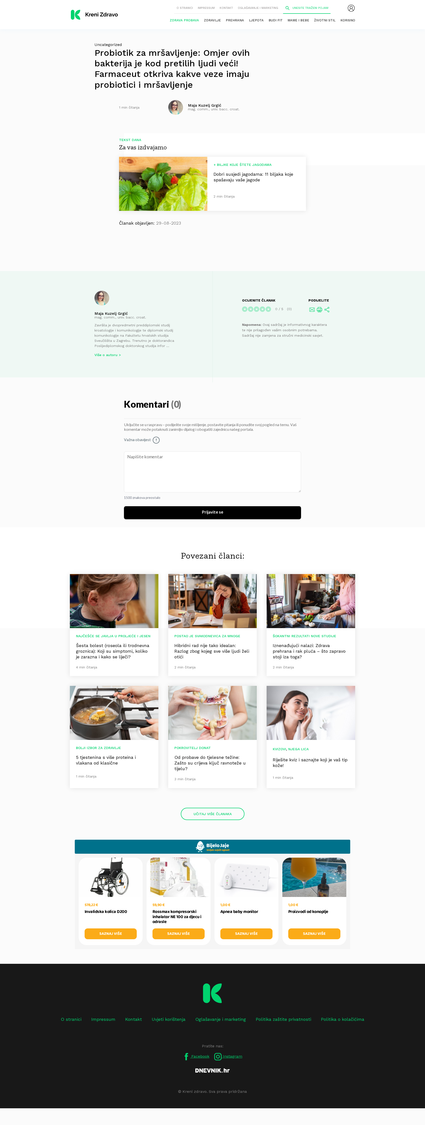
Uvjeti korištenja (168, 1019)
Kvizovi (279, 749)
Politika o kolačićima (342, 1019)
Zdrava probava (184, 20)
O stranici (185, 8)
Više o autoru (106, 355)
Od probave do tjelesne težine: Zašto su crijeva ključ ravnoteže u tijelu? (210, 763)
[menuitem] (351, 8)
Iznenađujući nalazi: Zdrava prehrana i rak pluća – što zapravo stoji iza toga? (309, 651)
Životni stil (324, 20)
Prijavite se (212, 512)
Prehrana (235, 20)
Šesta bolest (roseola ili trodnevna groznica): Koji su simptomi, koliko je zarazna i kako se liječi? (112, 651)
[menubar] (351, 8)
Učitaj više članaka (213, 814)
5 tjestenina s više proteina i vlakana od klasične (106, 760)
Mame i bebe (298, 20)
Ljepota (256, 20)
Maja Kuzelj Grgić (111, 313)
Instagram (232, 1056)
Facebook (199, 1056)
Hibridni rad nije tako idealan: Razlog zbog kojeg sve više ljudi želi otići (211, 651)
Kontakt (226, 8)
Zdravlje (212, 20)
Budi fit (276, 20)
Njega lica (298, 749)
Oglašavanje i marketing (258, 8)
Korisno (347, 20)
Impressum (206, 8)
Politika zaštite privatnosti (283, 1019)
